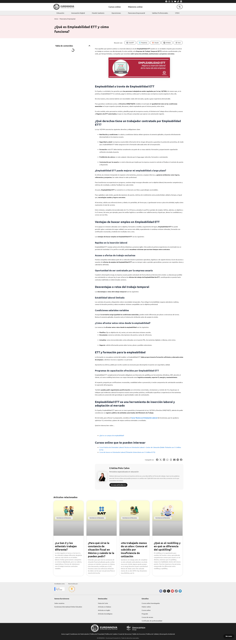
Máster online (146, 607)
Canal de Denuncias (125, 634)
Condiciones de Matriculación (79, 634)
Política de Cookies (111, 634)
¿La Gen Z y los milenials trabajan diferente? (66, 546)
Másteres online (135, 7)
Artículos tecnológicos (105, 614)
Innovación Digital (78, 13)
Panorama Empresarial (136, 13)
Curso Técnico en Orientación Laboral (144, 418)
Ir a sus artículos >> (118, 485)
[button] (180, 7)
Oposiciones (116, 13)
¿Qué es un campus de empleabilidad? (111, 435)
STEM (177, 13)
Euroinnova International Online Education (68, 607)
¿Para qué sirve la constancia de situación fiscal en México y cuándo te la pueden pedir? (101, 549)
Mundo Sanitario (98, 13)
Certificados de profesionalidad (152, 621)
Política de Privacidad (97, 634)
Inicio (56, 19)
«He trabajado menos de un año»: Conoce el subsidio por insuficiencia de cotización (134, 549)
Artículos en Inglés (104, 610)
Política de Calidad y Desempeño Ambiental (160, 634)
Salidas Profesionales (160, 13)
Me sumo (229, 636)
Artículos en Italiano (104, 607)
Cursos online (115, 7)
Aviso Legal (65, 634)
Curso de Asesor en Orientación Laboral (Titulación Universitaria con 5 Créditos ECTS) (127, 452)
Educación (60, 13)
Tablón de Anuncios (138, 634)
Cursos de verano (147, 617)
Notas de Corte (103, 603)
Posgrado (145, 614)
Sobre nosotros (59, 603)
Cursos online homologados (151, 603)
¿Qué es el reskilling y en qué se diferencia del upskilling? (167, 546)
